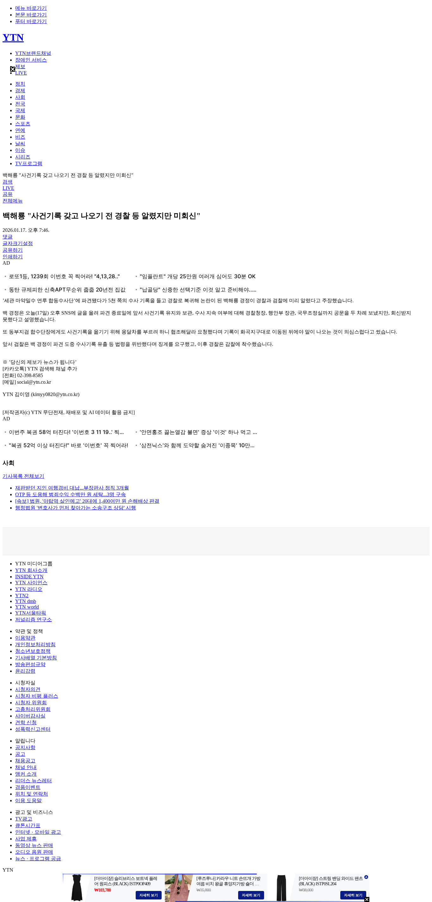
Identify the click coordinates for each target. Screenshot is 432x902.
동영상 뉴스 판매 (34, 845)
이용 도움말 (28, 800)
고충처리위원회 (33, 709)
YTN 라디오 (28, 589)
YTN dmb (25, 601)
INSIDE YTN (29, 576)
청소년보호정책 (33, 651)
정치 (20, 84)
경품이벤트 (27, 787)
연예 (20, 130)
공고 (20, 754)
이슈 (20, 150)
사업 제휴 (26, 838)
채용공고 (25, 760)
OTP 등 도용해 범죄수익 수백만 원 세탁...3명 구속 (70, 494)
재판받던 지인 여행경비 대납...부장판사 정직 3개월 (72, 487)
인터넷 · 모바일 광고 (38, 832)
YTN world (27, 607)
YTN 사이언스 (31, 582)
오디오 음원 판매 (34, 852)
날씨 (20, 143)
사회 (20, 97)
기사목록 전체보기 (23, 476)
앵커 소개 (26, 774)
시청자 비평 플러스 (36, 696)
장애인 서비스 (31, 60)
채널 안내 (26, 767)
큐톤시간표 (27, 825)
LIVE (21, 72)
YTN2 (21, 595)
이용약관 (25, 637)
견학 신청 (26, 722)
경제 (20, 90)
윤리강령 (25, 671)
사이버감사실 (30, 716)
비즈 (20, 137)
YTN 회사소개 (31, 570)
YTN (13, 37)
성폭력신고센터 (33, 729)
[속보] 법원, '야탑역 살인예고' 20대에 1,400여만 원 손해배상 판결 (87, 501)
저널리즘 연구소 (33, 619)
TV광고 (23, 818)
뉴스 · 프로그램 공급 (38, 858)
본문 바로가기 (31, 14)
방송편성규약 (30, 664)
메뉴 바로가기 (31, 8)
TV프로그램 (28, 163)
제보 (20, 66)
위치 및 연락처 (31, 794)
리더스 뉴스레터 (33, 780)
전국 (20, 103)
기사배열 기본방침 (36, 657)
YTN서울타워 (30, 613)
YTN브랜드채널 (33, 53)
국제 (20, 110)
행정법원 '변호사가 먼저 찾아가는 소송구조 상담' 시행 (75, 507)
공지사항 (25, 747)
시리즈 (22, 156)
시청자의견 (27, 689)
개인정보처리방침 (35, 644)
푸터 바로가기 (31, 21)
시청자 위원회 (31, 702)
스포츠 (22, 123)
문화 (20, 117)
